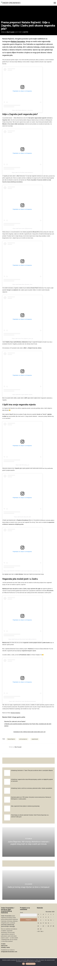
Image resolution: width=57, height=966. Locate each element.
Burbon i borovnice (18, 41)
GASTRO (25, 32)
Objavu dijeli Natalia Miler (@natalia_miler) (22, 284)
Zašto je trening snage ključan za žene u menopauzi (28, 887)
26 (48, 926)
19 (48, 923)
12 (48, 920)
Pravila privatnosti (30, 963)
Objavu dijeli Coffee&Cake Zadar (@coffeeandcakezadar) (22, 701)
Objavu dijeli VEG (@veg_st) (22, 464)
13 (51, 920)
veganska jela (35, 739)
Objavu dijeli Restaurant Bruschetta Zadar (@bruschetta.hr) (22, 639)
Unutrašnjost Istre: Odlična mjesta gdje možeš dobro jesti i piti (29, 732)
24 (43, 926)
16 (40, 923)
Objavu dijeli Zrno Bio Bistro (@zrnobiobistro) (22, 172)
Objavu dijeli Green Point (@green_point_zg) (22, 338)
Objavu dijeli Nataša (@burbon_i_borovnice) (22, 110)
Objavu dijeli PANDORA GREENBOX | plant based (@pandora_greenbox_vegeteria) (23, 570)
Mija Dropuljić (10, 32)
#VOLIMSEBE (28, 884)
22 (38, 926)
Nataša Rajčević (11, 739)
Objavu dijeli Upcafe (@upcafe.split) (22, 516)
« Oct (38, 931)
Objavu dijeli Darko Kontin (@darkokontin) (22, 228)
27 (51, 926)
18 (45, 923)
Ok (23, 963)
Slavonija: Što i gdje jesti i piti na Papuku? (15, 721)
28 (53, 926)
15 (38, 923)
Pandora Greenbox (15, 712)
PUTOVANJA (28, 838)
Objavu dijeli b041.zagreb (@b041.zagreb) (22, 394)
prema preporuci (23, 739)
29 (38, 929)
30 (40, 929)
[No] (55, 962)
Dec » (42, 931)
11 (45, 920)
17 (43, 923)
